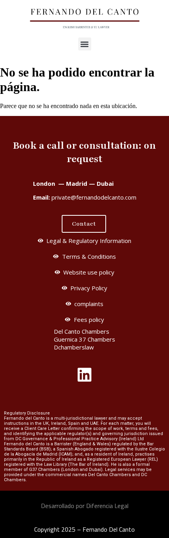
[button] (84, 43)
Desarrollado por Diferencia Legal (85, 505)
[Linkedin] (84, 374)
